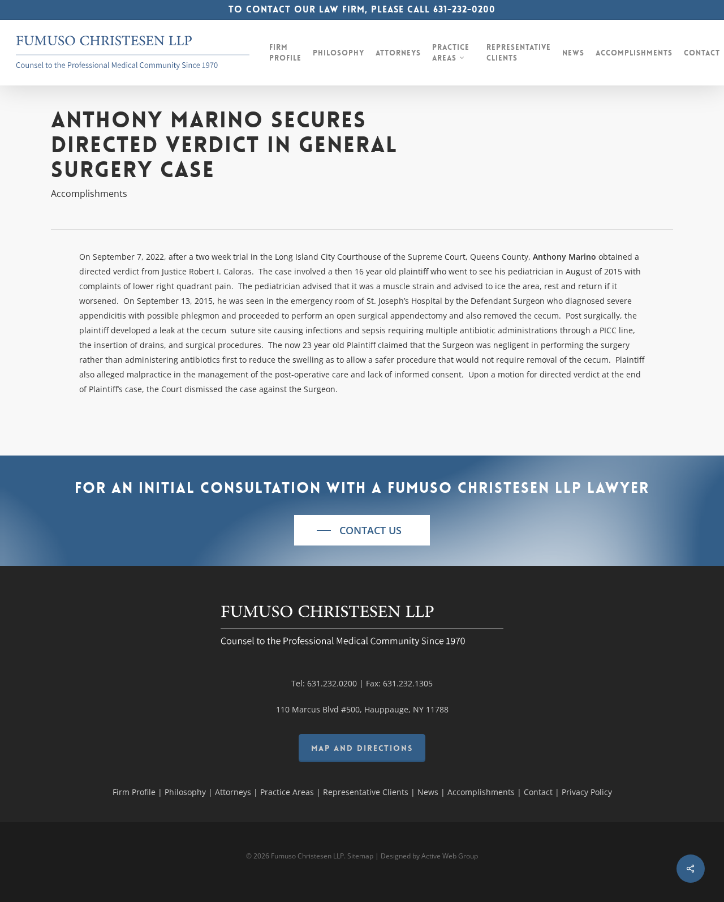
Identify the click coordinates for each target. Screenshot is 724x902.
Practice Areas (287, 792)
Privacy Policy (587, 792)
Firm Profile (134, 792)
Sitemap (360, 856)
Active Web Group (449, 856)
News (427, 792)
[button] (362, 530)
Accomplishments (89, 193)
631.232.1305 (408, 683)
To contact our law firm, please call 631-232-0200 (362, 9)
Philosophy (185, 792)
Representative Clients (365, 792)
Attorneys (233, 792)
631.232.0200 (332, 683)
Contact (538, 792)
